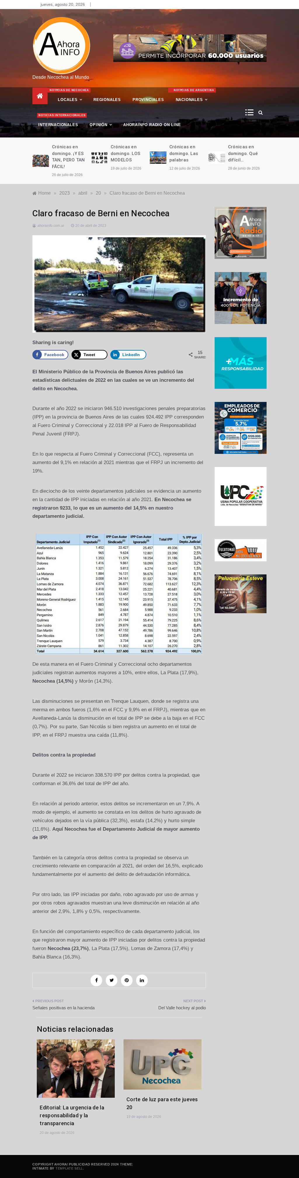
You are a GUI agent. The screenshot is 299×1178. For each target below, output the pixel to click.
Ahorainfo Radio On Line (152, 125)
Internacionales (61, 120)
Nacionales (193, 95)
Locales (70, 95)
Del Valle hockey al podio (182, 1007)
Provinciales (148, 99)
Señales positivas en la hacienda (63, 1007)
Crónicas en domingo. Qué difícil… (243, 153)
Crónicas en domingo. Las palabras (183, 153)
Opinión (98, 125)
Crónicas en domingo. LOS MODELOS (125, 153)
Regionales (107, 99)
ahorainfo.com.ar (50, 226)
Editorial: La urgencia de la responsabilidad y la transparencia (72, 1115)
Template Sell (69, 1168)
